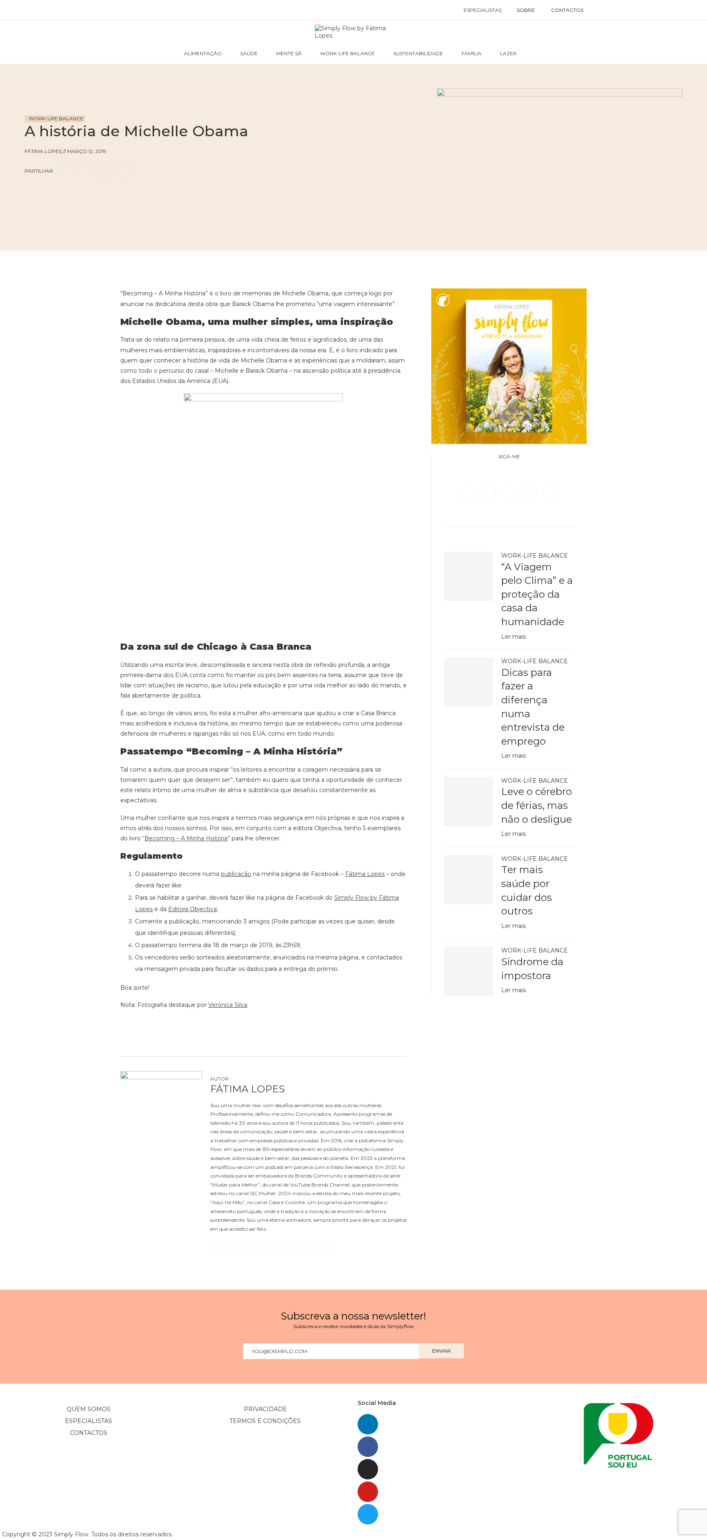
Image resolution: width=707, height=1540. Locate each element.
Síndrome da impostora (532, 969)
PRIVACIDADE (265, 1409)
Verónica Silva (227, 1005)
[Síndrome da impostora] (468, 971)
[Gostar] (46, 193)
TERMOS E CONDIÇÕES (265, 1421)
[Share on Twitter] (85, 170)
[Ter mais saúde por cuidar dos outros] (468, 879)
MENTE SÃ (289, 53)
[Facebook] (469, 492)
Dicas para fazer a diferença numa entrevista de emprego (533, 706)
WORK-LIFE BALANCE (347, 53)
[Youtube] (549, 492)
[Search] (600, 10)
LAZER (508, 53)
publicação (236, 874)
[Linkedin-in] (368, 1424)
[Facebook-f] (368, 1446)
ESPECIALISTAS (483, 10)
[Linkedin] (530, 492)
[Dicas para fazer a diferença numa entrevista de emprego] (468, 682)
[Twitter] (489, 492)
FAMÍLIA (472, 53)
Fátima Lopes (247, 1089)
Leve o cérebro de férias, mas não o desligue (536, 805)
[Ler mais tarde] (32, 193)
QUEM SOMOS (88, 1409)
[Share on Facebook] (66, 170)
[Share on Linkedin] (104, 170)
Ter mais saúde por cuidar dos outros (526, 890)
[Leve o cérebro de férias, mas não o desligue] (468, 801)
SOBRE (526, 10)
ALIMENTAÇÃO (203, 53)
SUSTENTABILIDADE (418, 53)
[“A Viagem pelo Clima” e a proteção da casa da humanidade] (468, 576)
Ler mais (513, 636)
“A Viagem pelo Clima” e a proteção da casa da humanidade (537, 594)
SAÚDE (249, 53)
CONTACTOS (567, 10)
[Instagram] (510, 492)
